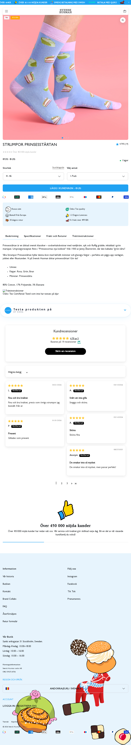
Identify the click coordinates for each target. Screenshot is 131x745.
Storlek (7, 167)
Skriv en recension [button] (65, 351)
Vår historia (8, 577)
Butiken (6, 584)
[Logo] (65, 11)
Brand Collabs (9, 599)
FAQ (5, 606)
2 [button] (61, 483)
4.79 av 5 (74, 339)
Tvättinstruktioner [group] (83, 236)
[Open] (6, 11)
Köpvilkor (14, 722)
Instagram (72, 577)
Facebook (72, 584)
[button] (62, 138)
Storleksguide (58, 168)
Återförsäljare (9, 614)
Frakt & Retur (26, 722)
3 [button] (67, 483)
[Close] (128, 2)
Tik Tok (72, 591)
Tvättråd (6, 722)
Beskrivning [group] (11, 236)
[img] (15, 386)
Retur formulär (10, 621)
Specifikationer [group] (32, 236)
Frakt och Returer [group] (56, 236)
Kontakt (7, 591)
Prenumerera (74, 599)
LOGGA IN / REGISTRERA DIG (20, 705)
